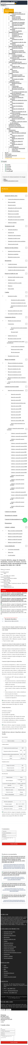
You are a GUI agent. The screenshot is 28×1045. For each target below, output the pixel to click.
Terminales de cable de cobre (16, 40)
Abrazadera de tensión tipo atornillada (17, 28)
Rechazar (8, 1009)
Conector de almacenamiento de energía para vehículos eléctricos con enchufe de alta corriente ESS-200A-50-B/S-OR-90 (14, 890)
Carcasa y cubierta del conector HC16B (17, 502)
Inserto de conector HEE (16, 406)
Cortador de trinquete (12, 264)
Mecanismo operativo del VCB (17, 89)
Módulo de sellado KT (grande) (16, 145)
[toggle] (26, 196)
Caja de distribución (10, 546)
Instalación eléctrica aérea (11, 195)
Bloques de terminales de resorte (17, 109)
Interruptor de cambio (12, 296)
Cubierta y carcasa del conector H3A (18, 433)
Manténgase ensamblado (13, 254)
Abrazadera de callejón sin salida (17, 20)
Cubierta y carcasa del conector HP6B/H (17, 476)
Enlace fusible (15, 72)
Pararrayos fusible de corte (11, 273)
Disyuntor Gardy (14, 332)
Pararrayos (10, 285)
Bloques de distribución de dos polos (18, 101)
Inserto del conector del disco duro (18, 403)
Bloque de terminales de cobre (17, 103)
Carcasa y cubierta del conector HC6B (19, 495)
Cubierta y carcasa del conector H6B (18, 452)
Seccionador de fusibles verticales (16, 79)
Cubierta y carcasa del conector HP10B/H (17, 480)
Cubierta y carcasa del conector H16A (19, 446)
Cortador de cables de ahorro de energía (18, 60)
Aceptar (3, 1009)
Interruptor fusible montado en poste (18, 64)
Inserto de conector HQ (16, 411)
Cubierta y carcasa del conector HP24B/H (17, 488)
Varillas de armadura (12, 222)
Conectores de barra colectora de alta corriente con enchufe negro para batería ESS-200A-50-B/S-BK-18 (14, 901)
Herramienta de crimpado (11, 515)
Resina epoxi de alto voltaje (17, 349)
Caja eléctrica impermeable (13, 549)
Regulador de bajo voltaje (13, 356)
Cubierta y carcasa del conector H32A (19, 449)
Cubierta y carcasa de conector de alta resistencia (18, 122)
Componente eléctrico (10, 317)
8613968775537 (5, 1016)
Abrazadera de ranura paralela (16, 26)
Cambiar (7, 292)
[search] (15, 3)
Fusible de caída (11, 280)
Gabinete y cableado (10, 527)
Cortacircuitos (11, 323)
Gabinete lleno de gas (12, 335)
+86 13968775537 (11, 988)
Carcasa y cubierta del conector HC (18, 492)
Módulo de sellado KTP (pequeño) (17, 136)
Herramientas (8, 260)
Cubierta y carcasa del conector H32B (19, 463)
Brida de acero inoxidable (13, 213)
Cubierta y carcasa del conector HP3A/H (17, 440)
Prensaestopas (8, 523)
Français (8, 168)
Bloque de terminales (10, 359)
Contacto (6, 975)
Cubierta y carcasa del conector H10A (19, 443)
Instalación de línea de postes (16, 48)
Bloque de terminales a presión (16, 106)
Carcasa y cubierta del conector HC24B (17, 507)
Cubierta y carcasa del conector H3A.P (19, 436)
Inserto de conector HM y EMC (17, 420)
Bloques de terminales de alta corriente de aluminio (18, 112)
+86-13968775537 (14, 1)
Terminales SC (11, 232)
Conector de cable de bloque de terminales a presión (18, 115)
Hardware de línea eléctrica (11, 247)
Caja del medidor (16, 151)
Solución (6, 971)
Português (8, 169)
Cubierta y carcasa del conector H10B (19, 455)
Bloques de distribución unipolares (16, 98)
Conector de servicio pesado (15, 158)
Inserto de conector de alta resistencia (17, 119)
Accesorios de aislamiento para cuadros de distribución (18, 92)
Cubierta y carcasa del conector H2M (19, 472)
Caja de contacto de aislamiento (17, 346)
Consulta (4, 590)
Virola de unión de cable (13, 244)
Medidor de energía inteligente (15, 84)
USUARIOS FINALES (9, 973)
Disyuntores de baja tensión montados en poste (18, 328)
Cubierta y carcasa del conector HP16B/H (17, 484)
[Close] (1, 1028)
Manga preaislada (11, 202)
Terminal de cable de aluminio (16, 37)
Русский (8, 166)
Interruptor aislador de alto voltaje (17, 77)
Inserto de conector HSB (16, 408)
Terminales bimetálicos (13, 229)
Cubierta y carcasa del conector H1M (19, 469)
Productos (6, 967)
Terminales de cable (10, 226)
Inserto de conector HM (16, 417)
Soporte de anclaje (12, 205)
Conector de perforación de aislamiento (17, 14)
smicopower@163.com (5, 1)
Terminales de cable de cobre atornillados (18, 43)
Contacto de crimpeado (10, 511)
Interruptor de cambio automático (18, 300)
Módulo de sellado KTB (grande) (17, 139)
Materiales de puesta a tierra (18, 52)
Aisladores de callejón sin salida (17, 68)
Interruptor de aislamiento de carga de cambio (18, 306)
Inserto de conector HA (16, 394)
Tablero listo (10, 552)
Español (4, 161)
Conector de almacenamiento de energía (15, 128)
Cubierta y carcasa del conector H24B (19, 460)
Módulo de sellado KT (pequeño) (16, 142)
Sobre (5, 965)
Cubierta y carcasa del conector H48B (19, 466)
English (8, 164)
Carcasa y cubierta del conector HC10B (17, 498)
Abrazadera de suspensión (13, 210)
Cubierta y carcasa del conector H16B (19, 457)
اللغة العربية (9, 171)
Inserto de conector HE (16, 397)
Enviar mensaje (14, 843)
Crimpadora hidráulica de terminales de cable (17, 57)
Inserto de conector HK (16, 414)
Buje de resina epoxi (15, 352)
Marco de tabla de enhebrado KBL (18, 133)
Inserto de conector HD (16, 400)
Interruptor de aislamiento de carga (18, 302)
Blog (5, 969)
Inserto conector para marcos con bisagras (17, 424)
